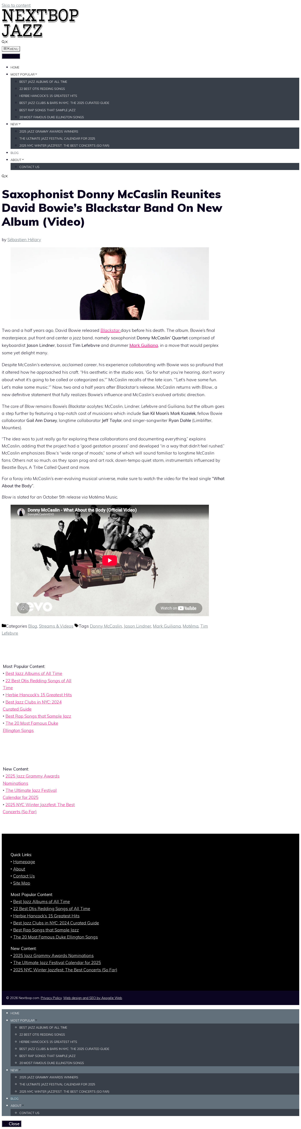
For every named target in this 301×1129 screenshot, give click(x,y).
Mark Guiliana (143, 345)
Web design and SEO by (92, 998)
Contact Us (29, 167)
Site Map (21, 883)
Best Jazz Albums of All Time (43, 82)
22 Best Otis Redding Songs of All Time (51, 908)
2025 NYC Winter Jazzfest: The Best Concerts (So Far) (64, 146)
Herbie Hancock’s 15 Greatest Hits (48, 96)
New (14, 124)
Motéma (191, 626)
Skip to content (16, 5)
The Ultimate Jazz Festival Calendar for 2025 (57, 138)
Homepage (24, 861)
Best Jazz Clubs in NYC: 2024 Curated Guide (56, 923)
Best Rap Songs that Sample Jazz (47, 110)
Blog (15, 153)
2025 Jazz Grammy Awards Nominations (53, 955)
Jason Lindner (137, 626)
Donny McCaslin (106, 626)
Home (15, 67)
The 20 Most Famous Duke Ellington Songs (55, 937)
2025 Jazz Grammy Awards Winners (48, 131)
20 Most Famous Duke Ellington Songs (51, 117)
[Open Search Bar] (5, 42)
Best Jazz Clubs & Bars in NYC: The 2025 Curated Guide (64, 103)
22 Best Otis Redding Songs (42, 89)
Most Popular (23, 74)
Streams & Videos (56, 626)
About (16, 160)
